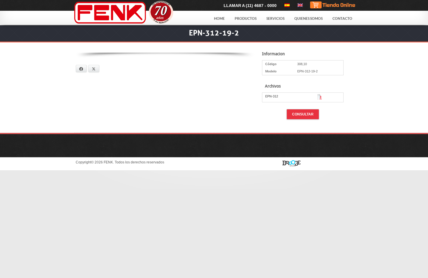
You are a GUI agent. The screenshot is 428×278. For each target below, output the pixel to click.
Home (219, 18)
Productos (246, 18)
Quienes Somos (308, 18)
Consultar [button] (303, 114)
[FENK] (138, 12)
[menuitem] (286, 5)
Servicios (275, 18)
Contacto (342, 18)
